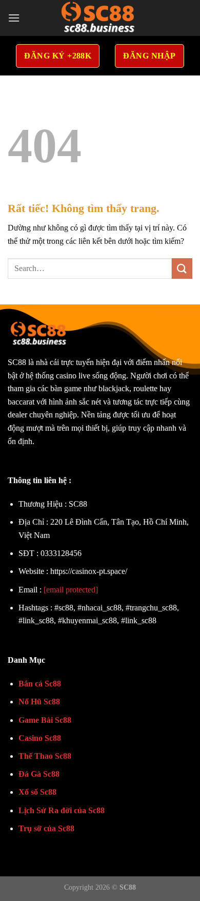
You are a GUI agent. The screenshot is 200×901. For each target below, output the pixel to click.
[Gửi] (182, 268)
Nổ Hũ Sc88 (39, 701)
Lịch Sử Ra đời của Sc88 (61, 810)
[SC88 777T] (100, 18)
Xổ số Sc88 (37, 792)
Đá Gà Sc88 (38, 774)
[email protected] (71, 589)
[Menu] (14, 17)
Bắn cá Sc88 (39, 683)
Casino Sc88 (39, 738)
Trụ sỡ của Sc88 (46, 828)
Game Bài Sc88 (44, 720)
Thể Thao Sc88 (44, 756)
